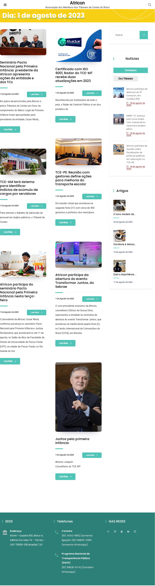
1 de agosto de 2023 (9, 94)
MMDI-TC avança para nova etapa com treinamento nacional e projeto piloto (136, 122)
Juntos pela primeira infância (72, 441)
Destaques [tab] (131, 70)
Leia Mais (35, 94)
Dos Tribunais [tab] (125, 78)
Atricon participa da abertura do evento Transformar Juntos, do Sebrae (74, 281)
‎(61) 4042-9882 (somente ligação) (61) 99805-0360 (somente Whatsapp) (77, 540)
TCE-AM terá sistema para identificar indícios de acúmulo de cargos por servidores (19, 188)
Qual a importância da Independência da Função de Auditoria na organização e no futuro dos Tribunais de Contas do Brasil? (124, 274)
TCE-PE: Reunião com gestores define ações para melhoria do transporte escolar (73, 178)
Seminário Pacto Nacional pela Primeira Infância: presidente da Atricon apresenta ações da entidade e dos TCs (19, 72)
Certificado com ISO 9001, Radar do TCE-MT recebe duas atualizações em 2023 (74, 75)
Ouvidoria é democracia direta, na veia (124, 244)
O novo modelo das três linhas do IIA (124, 214)
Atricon (77, 3)
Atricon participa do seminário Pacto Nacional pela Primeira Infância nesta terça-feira (19, 292)
